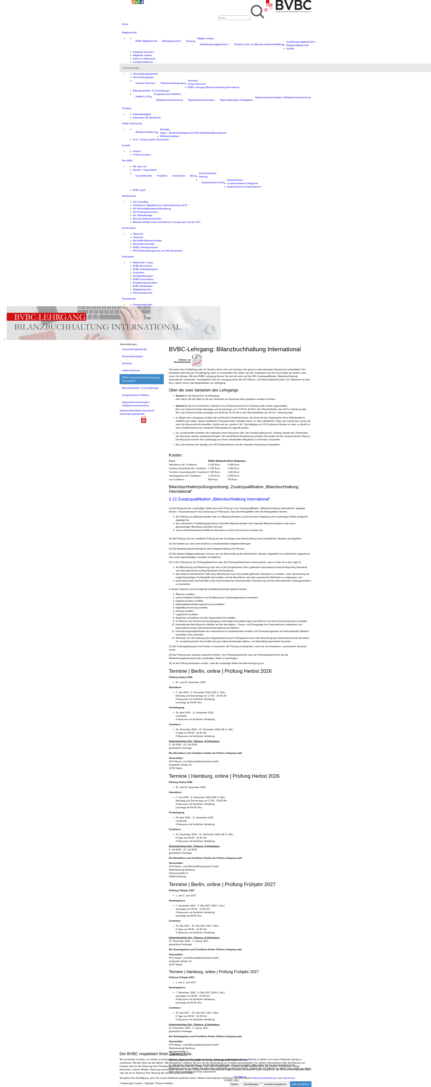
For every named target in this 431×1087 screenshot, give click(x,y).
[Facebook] (142, 3)
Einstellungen (251, 1084)
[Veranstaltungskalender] (126, 3)
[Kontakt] (122, 3)
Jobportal (124, 410)
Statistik (149, 1083)
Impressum (289, 1078)
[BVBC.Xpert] (138, 3)
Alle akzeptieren (300, 1084)
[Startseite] (287, 11)
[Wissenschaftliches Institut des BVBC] (134, 3)
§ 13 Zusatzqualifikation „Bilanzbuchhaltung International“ (219, 499)
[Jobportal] (130, 3)
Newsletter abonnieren (142, 410)
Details (234, 1084)
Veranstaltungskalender (132, 414)
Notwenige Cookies (132, 1083)
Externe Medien (164, 1083)
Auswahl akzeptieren (275, 1084)
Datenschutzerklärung (264, 1078)
